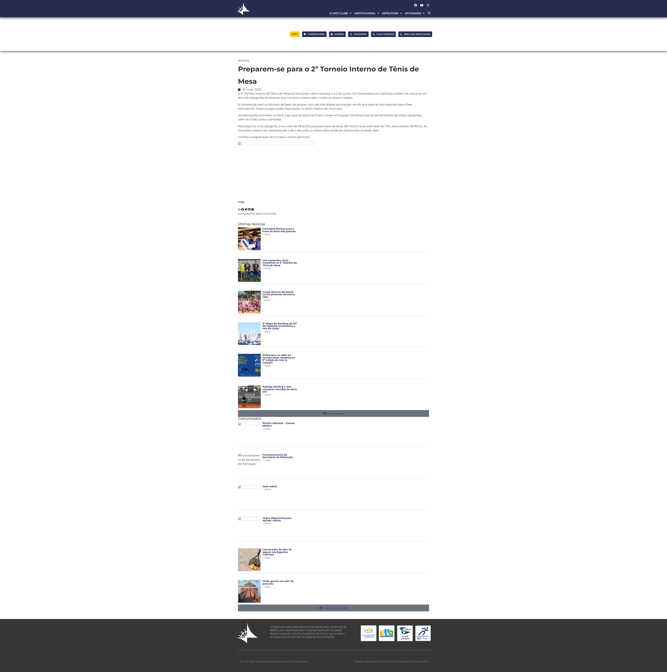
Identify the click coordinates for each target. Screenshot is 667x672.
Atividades (413, 13)
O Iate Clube (338, 13)
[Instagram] (428, 5)
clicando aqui (369, 130)
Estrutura (390, 13)
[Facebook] (415, 5)
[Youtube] (422, 5)
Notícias (243, 60)
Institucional (365, 13)
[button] (429, 13)
